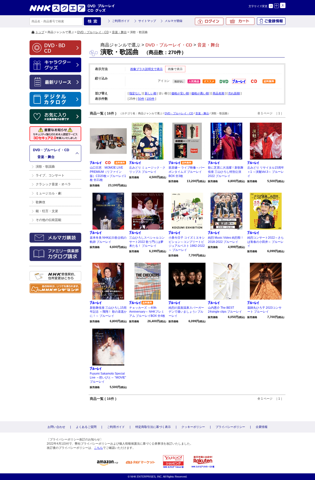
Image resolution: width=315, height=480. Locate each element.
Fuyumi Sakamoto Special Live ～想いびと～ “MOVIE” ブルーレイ (108, 378)
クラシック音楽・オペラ (53, 184)
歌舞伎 (40, 202)
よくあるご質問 (86, 427)
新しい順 (151, 93)
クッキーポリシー (193, 427)
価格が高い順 (200, 93)
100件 (150, 99)
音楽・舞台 (119, 32)
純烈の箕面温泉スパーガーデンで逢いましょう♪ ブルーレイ (186, 312)
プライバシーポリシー (230, 427)
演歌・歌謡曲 (45, 166)
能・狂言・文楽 (47, 211)
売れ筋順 (234, 93)
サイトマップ (147, 21)
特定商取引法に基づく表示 (153, 427)
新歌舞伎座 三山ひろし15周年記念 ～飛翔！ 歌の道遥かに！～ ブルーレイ (108, 312)
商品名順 (218, 93)
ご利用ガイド (121, 21)
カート (240, 21)
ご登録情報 (271, 21)
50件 (141, 99)
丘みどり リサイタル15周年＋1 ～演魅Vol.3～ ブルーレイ (265, 172)
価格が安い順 (180, 93)
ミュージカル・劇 (48, 193)
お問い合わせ (56, 427)
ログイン (209, 21)
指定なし (135, 93)
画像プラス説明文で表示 (146, 69)
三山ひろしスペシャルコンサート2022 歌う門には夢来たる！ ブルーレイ (147, 242)
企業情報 (262, 427)
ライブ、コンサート (50, 175)
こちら (98, 448)
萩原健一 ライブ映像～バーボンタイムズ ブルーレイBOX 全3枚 (187, 172)
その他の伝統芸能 (48, 220)
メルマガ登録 (173, 21)
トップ (39, 32)
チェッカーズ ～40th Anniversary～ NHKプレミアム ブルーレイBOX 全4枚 (147, 312)
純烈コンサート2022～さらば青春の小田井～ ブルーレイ (265, 242)
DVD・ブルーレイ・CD (93, 32)
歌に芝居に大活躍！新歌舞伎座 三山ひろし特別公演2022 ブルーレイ (225, 172)
